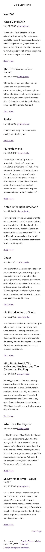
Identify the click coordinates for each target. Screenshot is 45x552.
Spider (7, 119)
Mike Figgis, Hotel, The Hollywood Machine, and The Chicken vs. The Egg (21, 366)
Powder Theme (27, 541)
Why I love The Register (17, 424)
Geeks (7, 257)
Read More (8, 61)
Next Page (37, 531)
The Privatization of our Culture (18, 70)
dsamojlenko (23, 26)
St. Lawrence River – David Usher (19, 480)
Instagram (15, 547)
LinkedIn (6, 547)
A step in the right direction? (20, 206)
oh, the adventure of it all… (19, 312)
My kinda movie (12, 148)
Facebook (25, 547)
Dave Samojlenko (22, 4)
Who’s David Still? (14, 21)
